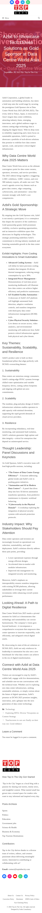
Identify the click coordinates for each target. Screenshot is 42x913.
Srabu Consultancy (25, 909)
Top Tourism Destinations (12, 836)
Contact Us (19, 895)
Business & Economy (11, 832)
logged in (17, 737)
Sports (4, 811)
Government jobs (9, 823)
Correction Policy (8, 899)
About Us (11, 895)
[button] (39, 18)
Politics (5, 815)
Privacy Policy (29, 895)
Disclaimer (19, 899)
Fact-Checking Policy (21, 903)
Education (6, 819)
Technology (10, 709)
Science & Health (9, 827)
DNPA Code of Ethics (32, 899)
